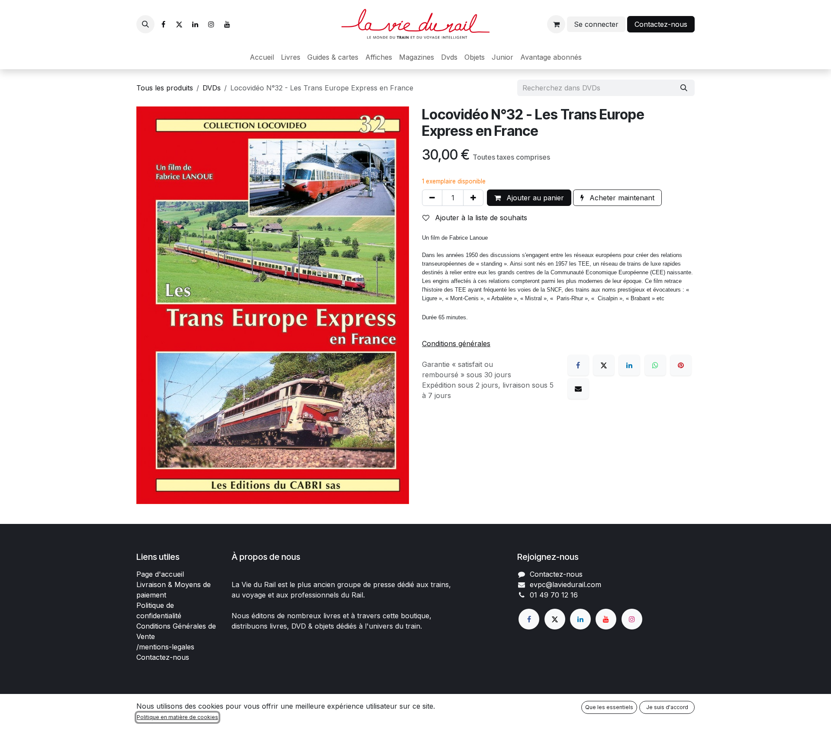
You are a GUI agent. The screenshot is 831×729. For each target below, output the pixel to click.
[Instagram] (211, 24)
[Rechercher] (684, 88)
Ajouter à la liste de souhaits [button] (480, 217)
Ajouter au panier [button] (534, 197)
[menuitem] (261, 57)
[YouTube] (227, 24)
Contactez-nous (661, 24)
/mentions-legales (165, 646)
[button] (145, 24)
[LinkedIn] (195, 24)
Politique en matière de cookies (177, 717)
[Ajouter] (473, 197)
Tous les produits (164, 87)
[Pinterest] (680, 365)
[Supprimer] (432, 197)
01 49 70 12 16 (554, 595)
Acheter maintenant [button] (620, 197)
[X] (179, 24)
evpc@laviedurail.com (565, 584)
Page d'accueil (160, 574)
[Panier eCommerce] (556, 24)
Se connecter (596, 24)
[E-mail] (578, 388)
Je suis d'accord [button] (667, 707)
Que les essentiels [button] (609, 707)
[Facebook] (163, 24)
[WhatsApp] (655, 365)
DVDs (212, 87)
